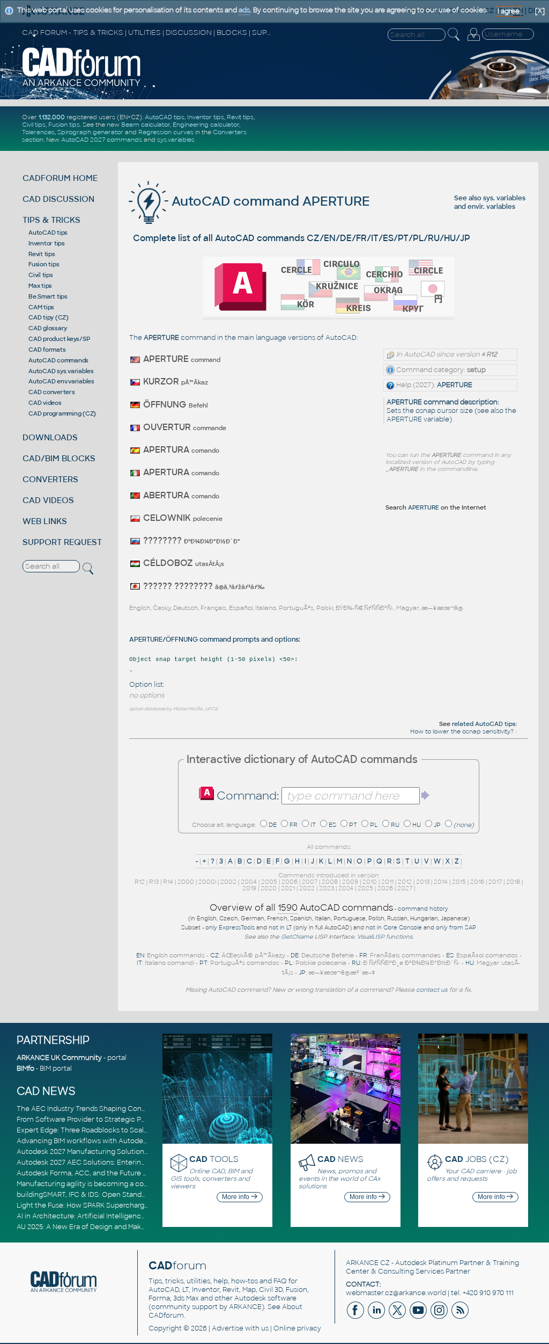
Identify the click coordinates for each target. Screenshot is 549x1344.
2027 (404, 888)
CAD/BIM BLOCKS (59, 458)
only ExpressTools (230, 927)
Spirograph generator (90, 132)
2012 (405, 881)
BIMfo (25, 1068)
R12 (140, 881)
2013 (422, 881)
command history (423, 908)
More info (236, 1197)
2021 (288, 888)
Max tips (40, 285)
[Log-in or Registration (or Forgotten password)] (473, 41)
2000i (207, 881)
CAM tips (41, 307)
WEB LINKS (45, 521)
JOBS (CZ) (477, 1159)
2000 (185, 881)
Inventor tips (205, 117)
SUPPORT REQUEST (62, 542)
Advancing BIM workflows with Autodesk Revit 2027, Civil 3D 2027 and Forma (142, 1141)
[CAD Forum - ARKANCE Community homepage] (81, 85)
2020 (269, 888)
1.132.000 (52, 117)
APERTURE (454, 385)
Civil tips (34, 124)
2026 (385, 888)
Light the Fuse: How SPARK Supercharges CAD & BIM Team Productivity (133, 1205)
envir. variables (491, 206)
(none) (464, 825)
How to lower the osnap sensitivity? (462, 731)
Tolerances (38, 132)
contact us (432, 989)
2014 (441, 881)
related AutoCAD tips (484, 724)
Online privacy (297, 1328)
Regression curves (166, 132)
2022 (307, 888)
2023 (326, 888)
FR (294, 825)
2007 (309, 881)
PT (353, 825)
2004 (249, 881)
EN (140, 955)
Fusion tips (64, 124)
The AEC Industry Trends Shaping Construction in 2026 (107, 1109)
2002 (228, 881)
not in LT (280, 927)
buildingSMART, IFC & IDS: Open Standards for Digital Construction (125, 1194)
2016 (477, 881)
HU (416, 825)
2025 (365, 888)
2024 (345, 888)
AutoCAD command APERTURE (269, 201)
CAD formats (46, 349)
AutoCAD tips (164, 117)
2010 (369, 881)
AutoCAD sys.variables (61, 371)
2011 (387, 881)
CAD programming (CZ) (62, 413)
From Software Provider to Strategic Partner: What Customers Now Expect (140, 1119)
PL (374, 825)
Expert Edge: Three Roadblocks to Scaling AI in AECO (104, 1130)
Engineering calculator (206, 124)
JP (437, 825)
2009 (350, 881)
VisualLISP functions (384, 936)
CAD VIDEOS (48, 500)
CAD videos (45, 402)
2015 (459, 881)
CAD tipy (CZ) (48, 317)
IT (313, 825)
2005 (269, 881)
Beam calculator (145, 124)
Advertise (227, 1328)
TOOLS (214, 1159)
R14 (168, 881)
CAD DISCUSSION (58, 199)
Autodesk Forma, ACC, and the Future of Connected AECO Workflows (132, 1173)
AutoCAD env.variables (61, 381)
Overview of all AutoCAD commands (301, 907)
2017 (495, 881)
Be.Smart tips (48, 296)
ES (332, 825)
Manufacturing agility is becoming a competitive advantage (114, 1184)
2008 (330, 881)
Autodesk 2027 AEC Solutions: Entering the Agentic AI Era (111, 1162)
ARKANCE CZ (368, 1263)
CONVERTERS (50, 479)
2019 (249, 888)
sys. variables (504, 198)
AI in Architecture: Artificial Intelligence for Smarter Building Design (127, 1216)
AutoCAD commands (58, 360)
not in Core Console (394, 927)
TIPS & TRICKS (51, 220)
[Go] (425, 795)
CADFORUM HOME (60, 178)
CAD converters (51, 392)
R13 (154, 881)
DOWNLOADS (50, 437)
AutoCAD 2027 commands (101, 139)
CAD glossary (47, 328)
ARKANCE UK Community (59, 1058)
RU (395, 825)
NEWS (340, 1159)
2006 (289, 881)
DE (273, 825)
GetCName (297, 936)
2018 (513, 881)
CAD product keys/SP (59, 339)
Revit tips (240, 117)
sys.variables (176, 139)
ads (244, 10)
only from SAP (456, 927)
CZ (214, 955)
